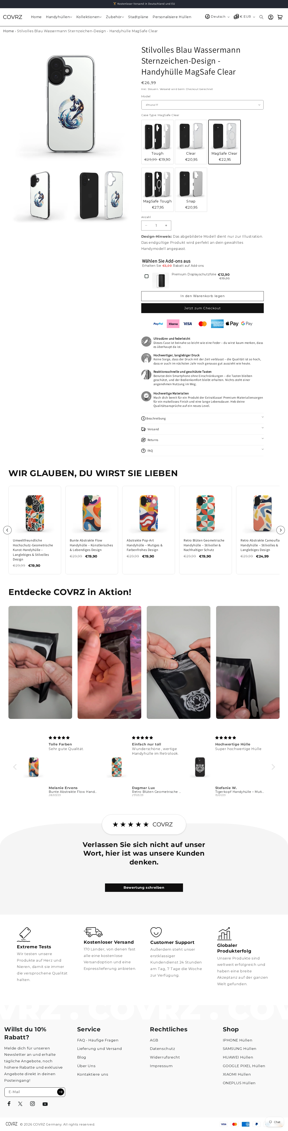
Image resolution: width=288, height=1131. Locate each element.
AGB (154, 1040)
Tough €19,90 (157, 156)
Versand (165, 89)
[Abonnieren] (60, 1091)
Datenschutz (162, 1049)
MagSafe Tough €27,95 (157, 204)
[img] (73, 737)
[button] (59, 17)
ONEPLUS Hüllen (239, 1083)
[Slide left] (7, 530)
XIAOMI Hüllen (237, 1074)
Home (8, 31)
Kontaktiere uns (92, 1074)
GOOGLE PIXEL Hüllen (244, 1066)
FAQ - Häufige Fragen (98, 1040)
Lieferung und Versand (99, 1049)
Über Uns (86, 1066)
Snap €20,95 (191, 204)
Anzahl (146, 217)
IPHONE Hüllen (238, 1040)
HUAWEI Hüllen (238, 1057)
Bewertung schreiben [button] (144, 888)
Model (146, 96)
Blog (81, 1057)
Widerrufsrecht (165, 1057)
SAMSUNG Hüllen (240, 1049)
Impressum (161, 1066)
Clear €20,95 (191, 156)
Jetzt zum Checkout (202, 308)
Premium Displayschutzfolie (194, 274)
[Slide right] (280, 530)
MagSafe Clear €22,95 (224, 156)
